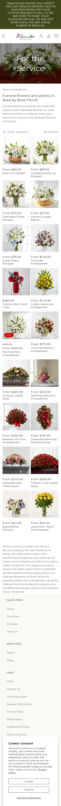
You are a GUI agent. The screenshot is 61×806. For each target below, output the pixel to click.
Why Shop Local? (17, 696)
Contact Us (13, 689)
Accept (29, 781)
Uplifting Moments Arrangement (43, 397)
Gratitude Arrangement (39, 262)
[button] (41, 36)
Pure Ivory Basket (14, 173)
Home (6, 89)
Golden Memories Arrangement (42, 306)
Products (12, 623)
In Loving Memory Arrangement (42, 349)
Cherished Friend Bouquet (13, 218)
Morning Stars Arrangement (12, 353)
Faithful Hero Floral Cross (15, 306)
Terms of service (16, 734)
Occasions (13, 616)
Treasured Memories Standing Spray (44, 441)
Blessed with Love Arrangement (14, 441)
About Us (12, 631)
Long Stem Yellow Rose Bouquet (42, 528)
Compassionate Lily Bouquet (43, 175)
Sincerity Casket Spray (13, 397)
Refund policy (15, 719)
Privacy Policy (15, 711)
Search (11, 652)
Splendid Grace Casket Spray (12, 484)
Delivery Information (19, 704)
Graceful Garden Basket (41, 218)
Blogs (10, 660)
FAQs (10, 681)
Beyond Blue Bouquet (11, 528)
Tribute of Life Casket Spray (44, 484)
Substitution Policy (18, 726)
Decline (28, 789)
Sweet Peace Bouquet (11, 262)
